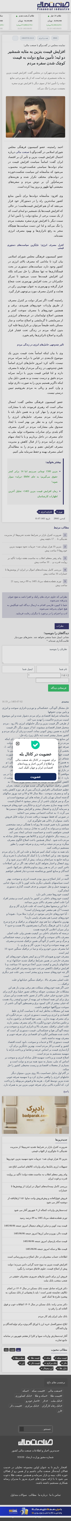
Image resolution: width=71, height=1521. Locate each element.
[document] (35, 760)
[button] (17, 743)
